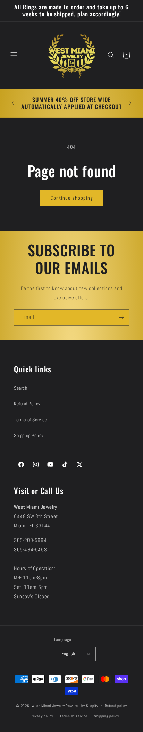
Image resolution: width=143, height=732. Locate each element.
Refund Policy (27, 404)
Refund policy (116, 705)
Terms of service (73, 716)
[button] (14, 55)
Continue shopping (71, 198)
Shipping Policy (29, 435)
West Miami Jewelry (48, 705)
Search (20, 388)
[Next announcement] (130, 103)
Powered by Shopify (82, 705)
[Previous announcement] (12, 103)
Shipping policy (106, 716)
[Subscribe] (121, 317)
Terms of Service (30, 420)
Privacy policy (42, 716)
